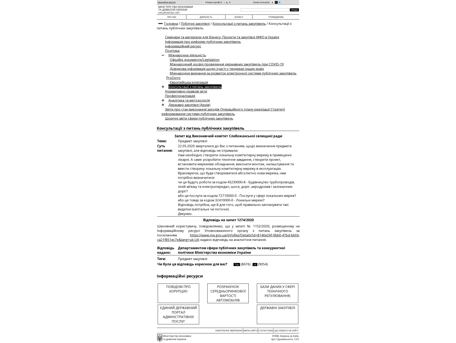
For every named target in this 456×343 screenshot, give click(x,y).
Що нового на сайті (286, 330)
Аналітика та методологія (189, 100)
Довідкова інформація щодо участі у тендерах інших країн (217, 68)
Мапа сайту (250, 330)
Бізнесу (239, 17)
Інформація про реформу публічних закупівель (203, 41)
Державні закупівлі (277, 307)
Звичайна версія (167, 2)
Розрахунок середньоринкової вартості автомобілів (228, 293)
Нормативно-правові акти (186, 91)
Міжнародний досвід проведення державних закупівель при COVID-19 (227, 64)
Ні (255, 264)
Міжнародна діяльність (187, 55)
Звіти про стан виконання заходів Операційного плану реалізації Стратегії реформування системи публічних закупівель (223, 111)
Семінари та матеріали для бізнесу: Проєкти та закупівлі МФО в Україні (222, 37)
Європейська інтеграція (189, 82)
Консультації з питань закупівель (239, 23)
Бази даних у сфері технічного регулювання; (277, 291)
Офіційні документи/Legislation (195, 59)
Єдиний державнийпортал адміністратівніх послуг (178, 314)
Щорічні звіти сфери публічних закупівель (199, 118)
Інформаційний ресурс (183, 46)
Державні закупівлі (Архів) (189, 104)
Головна (171, 23)
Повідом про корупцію (178, 288)
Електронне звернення (228, 330)
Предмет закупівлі (192, 258)
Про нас (171, 17)
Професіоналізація (180, 95)
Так (237, 264)
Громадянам (275, 17)
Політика (172, 50)
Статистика (266, 330)
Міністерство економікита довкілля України (175, 9)
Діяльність (206, 17)
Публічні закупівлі (195, 23)
